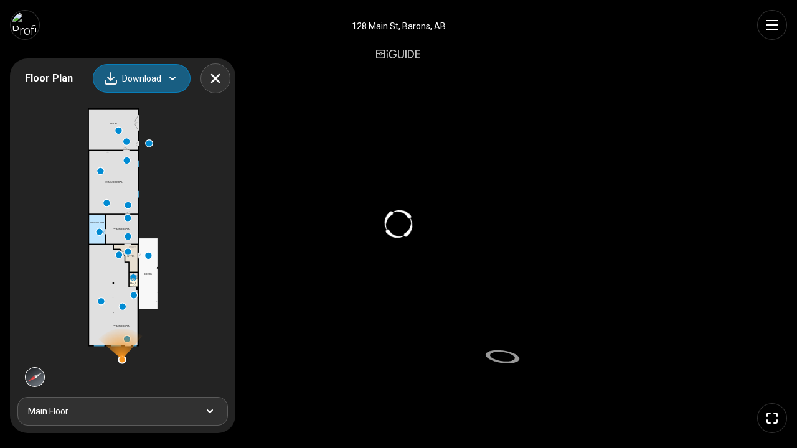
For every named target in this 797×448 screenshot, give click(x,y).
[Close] (215, 78)
